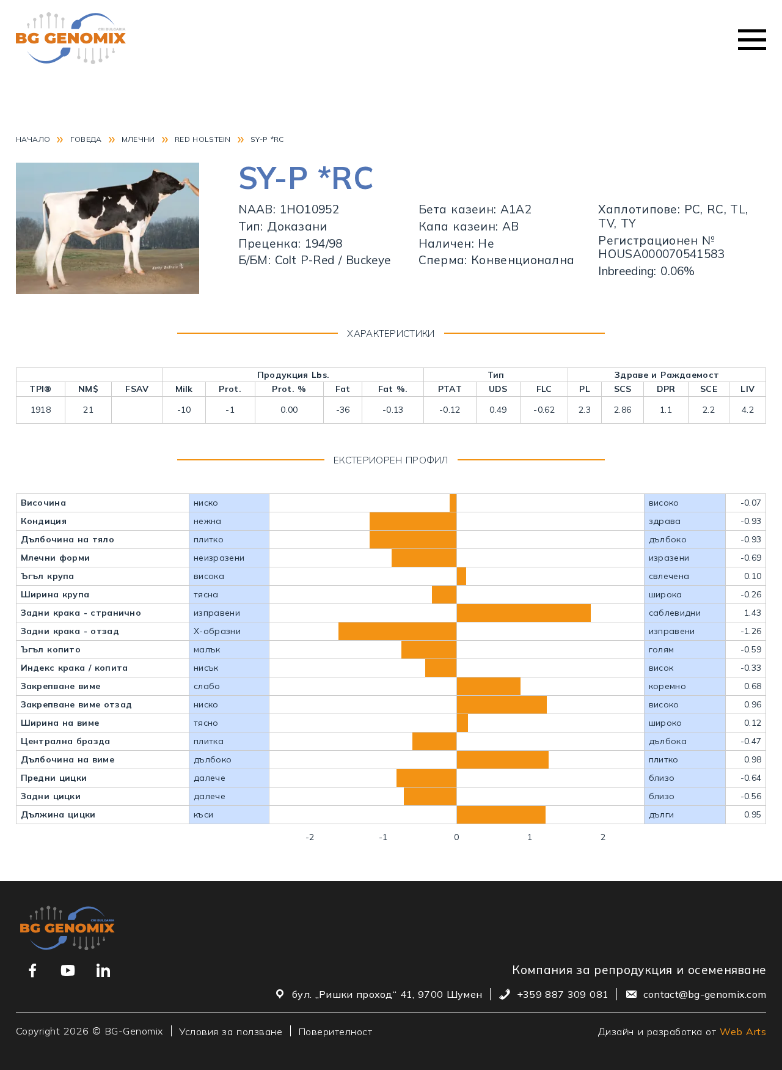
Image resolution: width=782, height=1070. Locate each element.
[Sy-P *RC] (107, 289)
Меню (752, 39)
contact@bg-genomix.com (705, 994)
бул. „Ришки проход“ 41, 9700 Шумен (387, 994)
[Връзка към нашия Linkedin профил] (103, 970)
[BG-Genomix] (71, 39)
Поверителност (336, 1030)
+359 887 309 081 (562, 994)
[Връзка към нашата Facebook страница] (32, 970)
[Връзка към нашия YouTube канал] (68, 970)
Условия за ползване (230, 1030)
